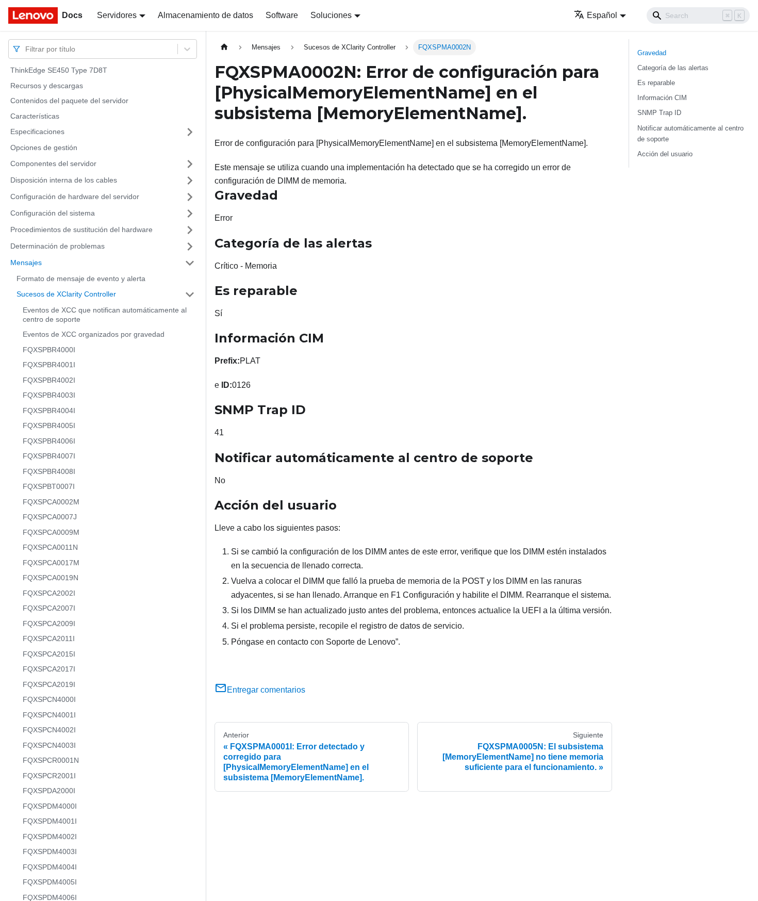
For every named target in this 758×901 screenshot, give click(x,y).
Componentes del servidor (53, 163)
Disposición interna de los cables (63, 180)
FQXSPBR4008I (49, 471)
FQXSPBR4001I (49, 365)
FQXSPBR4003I (49, 395)
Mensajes (26, 262)
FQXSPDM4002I (50, 836)
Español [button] (602, 15)
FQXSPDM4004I (50, 867)
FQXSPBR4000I (49, 350)
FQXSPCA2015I (49, 654)
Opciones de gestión (43, 147)
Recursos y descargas (46, 85)
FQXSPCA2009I (49, 623)
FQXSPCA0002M (51, 502)
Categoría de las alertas (672, 68)
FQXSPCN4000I (49, 699)
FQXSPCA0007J (50, 517)
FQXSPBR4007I (49, 456)
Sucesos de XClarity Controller (66, 294)
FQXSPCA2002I (49, 593)
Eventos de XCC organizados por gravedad (93, 334)
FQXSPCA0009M (51, 532)
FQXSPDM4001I (50, 821)
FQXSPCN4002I (49, 730)
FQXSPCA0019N (50, 578)
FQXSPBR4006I (49, 441)
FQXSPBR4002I (49, 380)
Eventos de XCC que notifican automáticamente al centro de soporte (105, 314)
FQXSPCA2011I (49, 638)
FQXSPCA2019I (49, 684)
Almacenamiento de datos (205, 15)
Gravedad (651, 53)
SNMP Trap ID (659, 113)
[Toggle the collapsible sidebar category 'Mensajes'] (189, 263)
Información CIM (662, 98)
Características (34, 116)
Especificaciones (37, 131)
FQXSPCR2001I (49, 776)
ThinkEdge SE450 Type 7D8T (58, 70)
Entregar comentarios (266, 689)
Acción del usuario (665, 154)
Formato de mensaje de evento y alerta (81, 278)
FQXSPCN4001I (49, 715)
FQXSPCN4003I (49, 745)
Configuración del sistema (52, 213)
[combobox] (26, 49)
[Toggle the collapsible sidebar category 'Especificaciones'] (189, 132)
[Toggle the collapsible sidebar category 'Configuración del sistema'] (189, 213)
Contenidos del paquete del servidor (69, 100)
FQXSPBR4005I (49, 425)
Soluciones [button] (331, 15)
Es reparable (656, 83)
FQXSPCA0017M (51, 563)
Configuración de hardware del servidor (74, 196)
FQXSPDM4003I (50, 851)
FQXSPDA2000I (49, 791)
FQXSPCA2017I (49, 669)
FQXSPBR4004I (49, 410)
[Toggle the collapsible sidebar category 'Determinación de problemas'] (189, 246)
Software (282, 15)
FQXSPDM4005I (50, 882)
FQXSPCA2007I (49, 608)
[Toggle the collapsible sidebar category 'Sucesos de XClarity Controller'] (189, 294)
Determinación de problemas (57, 246)
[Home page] (224, 47)
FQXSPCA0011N (50, 547)
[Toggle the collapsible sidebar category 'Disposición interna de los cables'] (189, 180)
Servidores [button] (117, 15)
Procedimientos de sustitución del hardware (81, 229)
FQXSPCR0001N (51, 760)
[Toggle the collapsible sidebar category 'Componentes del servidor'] (189, 164)
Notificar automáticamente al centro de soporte (690, 133)
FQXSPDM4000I (50, 806)
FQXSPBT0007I (49, 486)
